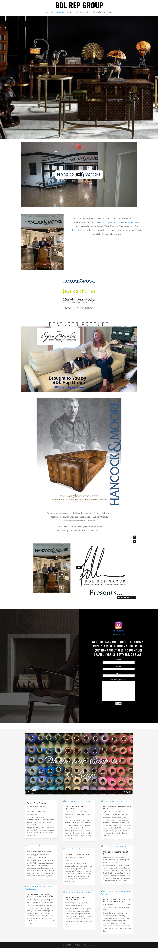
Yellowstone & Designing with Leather (117, 807)
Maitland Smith (133, 222)
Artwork (68, 860)
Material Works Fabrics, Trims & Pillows (76, 898)
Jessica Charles (118, 222)
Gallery (69, 12)
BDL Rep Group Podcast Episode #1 (76, 807)
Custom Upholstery (110, 814)
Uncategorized (32, 814)
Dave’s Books (79, 12)
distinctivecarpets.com (80, 230)
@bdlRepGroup (118, 634)
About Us (49, 12)
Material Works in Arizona (39, 851)
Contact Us (59, 12)
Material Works (99, 12)
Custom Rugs (36, 902)
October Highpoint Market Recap (115, 853)
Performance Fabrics (39, 811)
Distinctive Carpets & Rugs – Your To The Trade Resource (40, 895)
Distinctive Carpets (47, 902)
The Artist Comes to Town (77, 854)
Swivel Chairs (113, 862)
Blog (88, 12)
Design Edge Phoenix (36, 803)
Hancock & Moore (105, 222)
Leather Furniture (39, 809)
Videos (109, 12)
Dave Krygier (33, 806)
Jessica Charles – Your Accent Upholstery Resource (116, 900)
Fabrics (29, 809)
